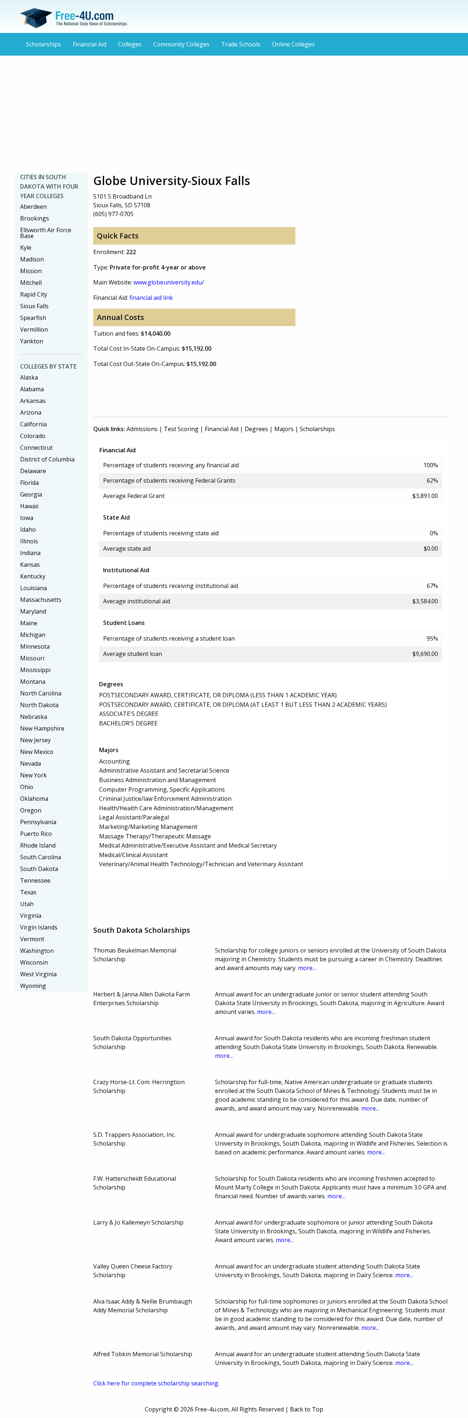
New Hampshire (42, 728)
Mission (31, 271)
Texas (28, 892)
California (33, 424)
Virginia (30, 916)
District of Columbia (47, 459)
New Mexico (36, 752)
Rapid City (33, 294)
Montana (32, 682)
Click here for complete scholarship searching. (156, 1383)
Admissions (142, 429)
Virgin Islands (38, 927)
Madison (32, 259)
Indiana (30, 553)
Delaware (33, 471)
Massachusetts (40, 600)
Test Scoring (181, 429)
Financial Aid (89, 44)
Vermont (32, 939)
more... (307, 968)
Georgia (31, 494)
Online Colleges (293, 44)
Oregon (30, 810)
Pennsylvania (38, 822)
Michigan (32, 635)
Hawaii (29, 506)
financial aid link (151, 298)
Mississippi (35, 670)
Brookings (34, 218)
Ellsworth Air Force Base (45, 233)
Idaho (28, 529)
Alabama (32, 389)
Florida (29, 483)
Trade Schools (240, 44)
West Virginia (38, 974)
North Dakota (39, 705)
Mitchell (31, 283)
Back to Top (306, 1409)
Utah (27, 904)
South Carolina (40, 857)
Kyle (25, 248)
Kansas (30, 565)
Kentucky (32, 576)
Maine (28, 623)
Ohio (26, 787)
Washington (37, 951)
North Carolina (40, 693)
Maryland (33, 611)
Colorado (32, 436)
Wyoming (33, 986)
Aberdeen (33, 207)
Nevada (30, 763)
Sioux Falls (34, 306)
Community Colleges (181, 44)
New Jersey (35, 740)
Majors (284, 429)
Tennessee (35, 880)
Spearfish (33, 318)
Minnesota (35, 646)
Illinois (29, 541)
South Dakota (39, 869)
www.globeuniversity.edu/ (168, 282)
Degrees (256, 429)
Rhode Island (38, 845)
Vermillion (34, 329)
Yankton (31, 341)
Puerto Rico (36, 834)
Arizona (30, 412)
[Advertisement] (234, 114)
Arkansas (33, 401)
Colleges (129, 44)
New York (33, 775)
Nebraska (33, 717)
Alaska (29, 377)
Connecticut (36, 448)
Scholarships (43, 44)
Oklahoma (34, 799)
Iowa (26, 518)
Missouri (32, 658)
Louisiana (33, 588)
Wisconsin (34, 962)
